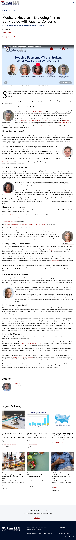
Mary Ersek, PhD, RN (64, 122)
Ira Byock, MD (66, 120)
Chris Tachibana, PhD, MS (10, 444)
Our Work (35, 2)
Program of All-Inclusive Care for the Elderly (32, 343)
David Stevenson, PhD (46, 125)
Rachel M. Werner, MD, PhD (36, 112)
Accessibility (34, 533)
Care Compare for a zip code (53, 250)
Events (42, 2)
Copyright (50, 533)
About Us (56, 2)
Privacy (45, 533)
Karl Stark (55, 487)
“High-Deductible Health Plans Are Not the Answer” (12, 434)
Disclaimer (40, 533)
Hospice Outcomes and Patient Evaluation (23, 357)
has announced (55, 260)
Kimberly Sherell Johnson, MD (55, 124)
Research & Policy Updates (15, 10)
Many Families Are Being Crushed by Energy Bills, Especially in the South (62, 434)
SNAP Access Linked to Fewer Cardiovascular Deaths (36, 475)
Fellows (27, 2)
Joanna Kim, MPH (32, 444)
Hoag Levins (7, 32)
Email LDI (29, 533)
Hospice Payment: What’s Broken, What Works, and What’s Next (35, 120)
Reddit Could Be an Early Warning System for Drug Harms (37, 434)
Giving (65, 2)
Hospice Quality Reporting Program (12, 214)
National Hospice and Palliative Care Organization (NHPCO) (49, 189)
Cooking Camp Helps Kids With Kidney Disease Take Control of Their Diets (13, 476)
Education (48, 2)
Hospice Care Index (8, 221)
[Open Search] (73, 3)
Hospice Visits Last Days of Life (11, 218)
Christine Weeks (32, 484)
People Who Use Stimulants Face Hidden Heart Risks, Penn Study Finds (61, 476)
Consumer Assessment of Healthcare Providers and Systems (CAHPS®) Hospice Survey (24, 224)
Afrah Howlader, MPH (58, 442)
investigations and (41, 107)
